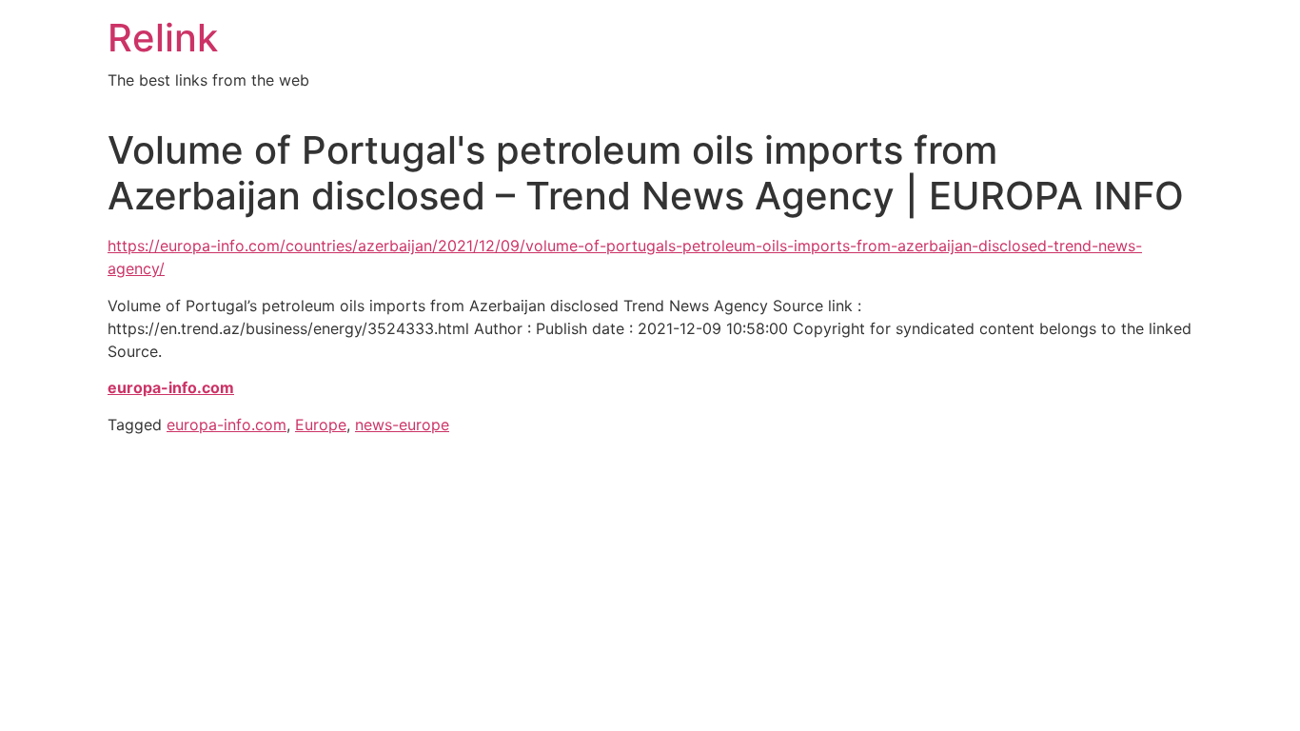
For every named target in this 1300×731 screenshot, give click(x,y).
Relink (163, 37)
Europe (320, 424)
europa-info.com (226, 424)
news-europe (402, 424)
